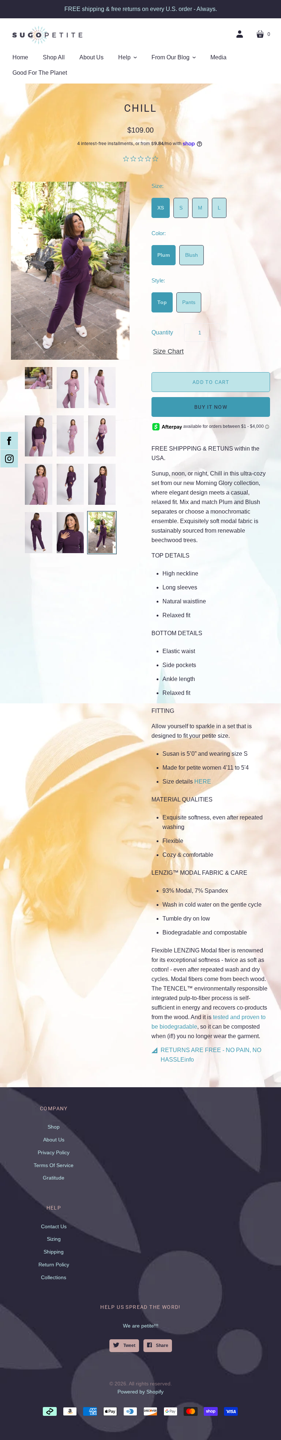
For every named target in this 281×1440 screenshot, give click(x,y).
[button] (127, 57)
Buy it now (210, 407)
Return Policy (53, 1264)
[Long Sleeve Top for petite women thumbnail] (70, 387)
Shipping (54, 1252)
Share (161, 1345)
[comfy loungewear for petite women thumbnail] (38, 378)
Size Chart (168, 351)
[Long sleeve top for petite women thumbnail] (38, 484)
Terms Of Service (54, 1165)
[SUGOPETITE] (47, 34)
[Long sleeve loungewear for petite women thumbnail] (70, 484)
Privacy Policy (54, 1152)
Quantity (162, 332)
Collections (53, 1277)
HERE (202, 781)
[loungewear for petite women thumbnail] (102, 435)
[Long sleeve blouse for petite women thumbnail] (102, 484)
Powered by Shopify (140, 1392)
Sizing (54, 1239)
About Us (53, 1140)
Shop (54, 1127)
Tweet (128, 1345)
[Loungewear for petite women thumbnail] (70, 435)
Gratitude (53, 1178)
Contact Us (54, 1226)
